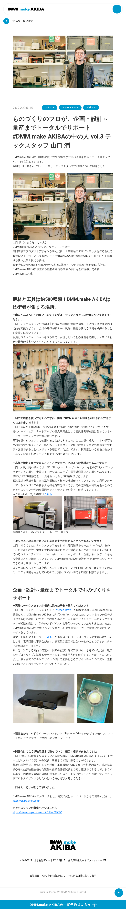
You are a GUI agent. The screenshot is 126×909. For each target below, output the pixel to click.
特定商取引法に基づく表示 (82, 875)
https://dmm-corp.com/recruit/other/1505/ (37, 812)
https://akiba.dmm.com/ (26, 800)
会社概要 (34, 875)
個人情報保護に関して (53, 875)
